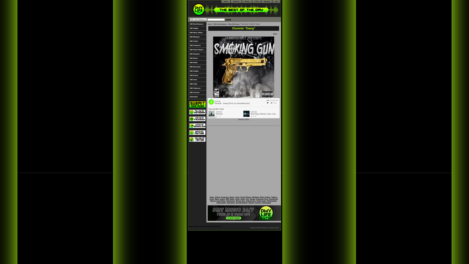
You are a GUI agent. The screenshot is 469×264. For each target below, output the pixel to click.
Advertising (230, 201)
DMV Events (194, 75)
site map (266, 1)
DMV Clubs (193, 84)
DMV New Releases (220, 24)
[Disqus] (244, 158)
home (226, 1)
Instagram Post (262, 199)
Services (258, 203)
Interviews (231, 203)
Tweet (275, 34)
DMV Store (193, 80)
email (256, 1)
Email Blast (221, 201)
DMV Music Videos (196, 32)
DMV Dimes (194, 58)
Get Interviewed (241, 203)
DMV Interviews (195, 67)
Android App (250, 201)
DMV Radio (193, 62)
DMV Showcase (195, 88)
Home (210, 24)
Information (194, 97)
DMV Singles (194, 28)
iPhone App (240, 201)
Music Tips (245, 199)
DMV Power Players (196, 50)
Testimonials (261, 201)
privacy (247, 1)
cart (276, 1)
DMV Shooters (195, 54)
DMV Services (195, 92)
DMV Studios (194, 71)
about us (236, 1)
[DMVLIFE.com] (218, 10)
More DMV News (234, 24)
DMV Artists (194, 41)
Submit (251, 203)
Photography (272, 201)
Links (212, 199)
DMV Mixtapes (195, 37)
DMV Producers (195, 45)
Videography (221, 203)
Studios (274, 197)
